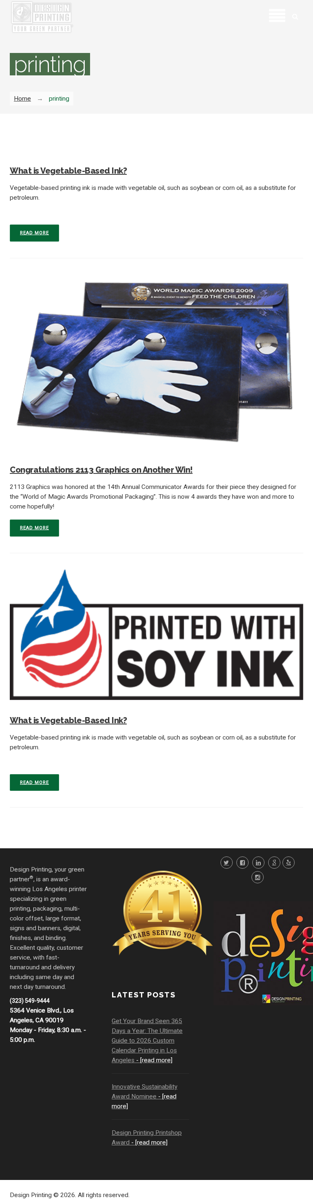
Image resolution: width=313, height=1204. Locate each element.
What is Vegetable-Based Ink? (68, 171)
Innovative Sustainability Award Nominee (144, 1096)
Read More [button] (34, 233)
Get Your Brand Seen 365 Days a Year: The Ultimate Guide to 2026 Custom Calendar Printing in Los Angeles (147, 1040)
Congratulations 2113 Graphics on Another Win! (101, 470)
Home (22, 98)
